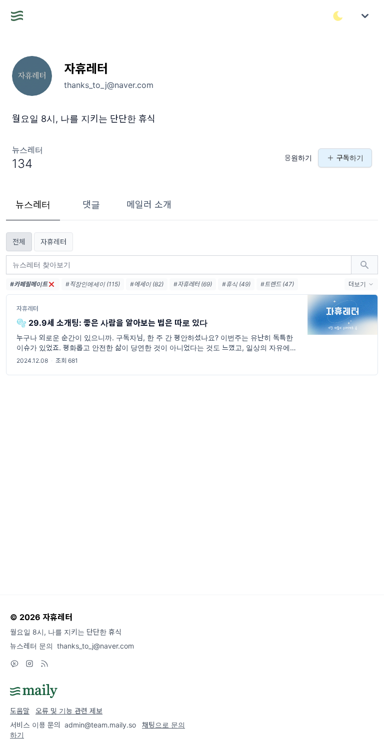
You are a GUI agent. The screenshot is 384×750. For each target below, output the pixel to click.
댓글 (91, 204)
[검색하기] (364, 264)
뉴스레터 (33, 204)
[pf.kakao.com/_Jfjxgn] (14, 663)
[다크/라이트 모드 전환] (338, 16)
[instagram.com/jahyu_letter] (29, 663)
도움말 (20, 711)
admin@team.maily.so (100, 725)
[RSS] (44, 663)
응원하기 (298, 157)
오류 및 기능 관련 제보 (69, 711)
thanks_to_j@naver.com (95, 646)
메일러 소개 (149, 204)
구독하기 (350, 157)
